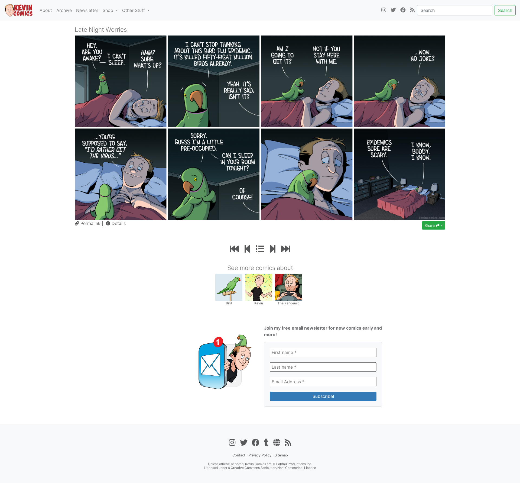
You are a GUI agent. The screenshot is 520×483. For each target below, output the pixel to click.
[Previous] (247, 249)
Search (505, 10)
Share (430, 225)
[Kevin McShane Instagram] (383, 10)
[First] (234, 249)
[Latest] (285, 249)
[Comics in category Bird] (228, 287)
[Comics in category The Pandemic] (288, 287)
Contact (238, 455)
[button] (116, 223)
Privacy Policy (260, 455)
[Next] (273, 249)
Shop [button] (109, 10)
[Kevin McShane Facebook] (403, 10)
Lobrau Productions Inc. (294, 464)
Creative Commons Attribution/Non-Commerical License (273, 468)
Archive (64, 10)
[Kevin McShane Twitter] (393, 10)
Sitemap (281, 455)
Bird (229, 303)
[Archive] (260, 249)
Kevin (258, 303)
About (46, 10)
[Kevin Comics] (18, 10)
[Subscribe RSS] (412, 10)
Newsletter (87, 10)
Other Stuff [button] (134, 10)
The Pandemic (289, 303)
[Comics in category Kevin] (258, 287)
